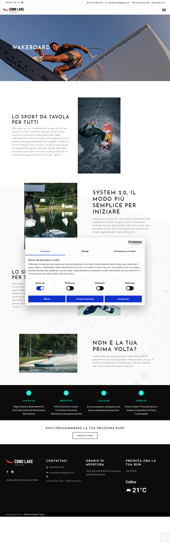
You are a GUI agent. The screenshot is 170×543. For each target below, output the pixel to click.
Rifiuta (47, 299)
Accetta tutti (123, 299)
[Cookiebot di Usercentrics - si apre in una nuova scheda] (130, 243)
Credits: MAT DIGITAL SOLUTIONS (22, 480)
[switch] (70, 288)
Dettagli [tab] (85, 251)
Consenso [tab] (45, 251)
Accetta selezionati (85, 299)
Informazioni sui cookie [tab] (125, 251)
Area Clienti (131, 470)
